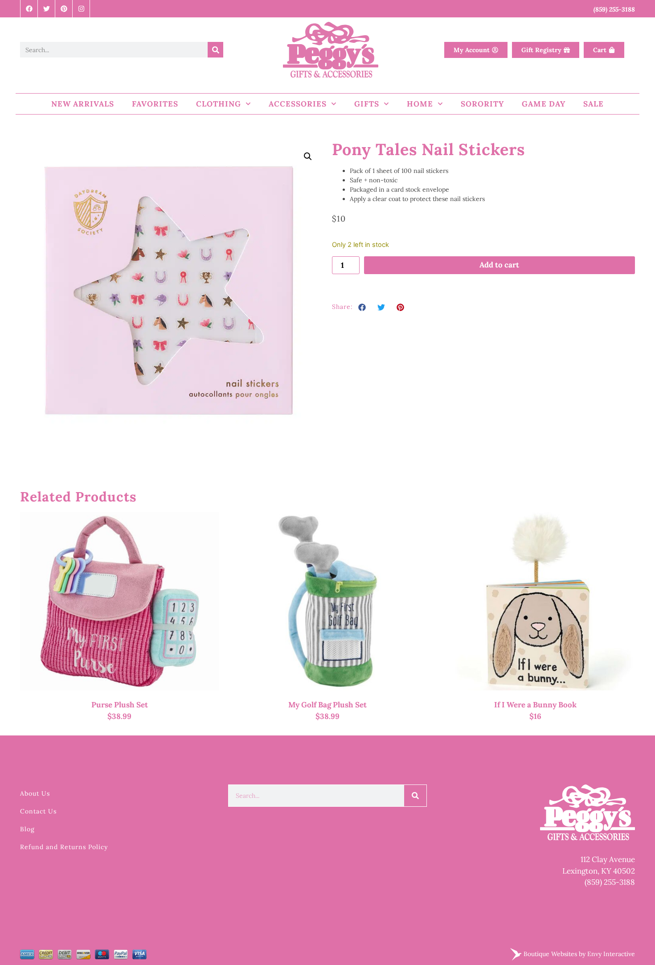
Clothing (218, 104)
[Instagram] (81, 8)
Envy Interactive (611, 953)
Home (420, 104)
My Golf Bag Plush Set (327, 705)
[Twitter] (46, 8)
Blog (27, 829)
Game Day (543, 104)
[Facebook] (29, 8)
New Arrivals (82, 104)
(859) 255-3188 (610, 882)
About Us (35, 793)
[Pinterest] (64, 8)
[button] (308, 156)
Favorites (155, 104)
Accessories (298, 104)
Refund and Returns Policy (64, 847)
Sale (593, 104)
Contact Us (38, 811)
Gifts (366, 104)
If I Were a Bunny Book (535, 705)
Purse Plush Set (119, 705)
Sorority (482, 104)
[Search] (215, 49)
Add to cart (499, 265)
